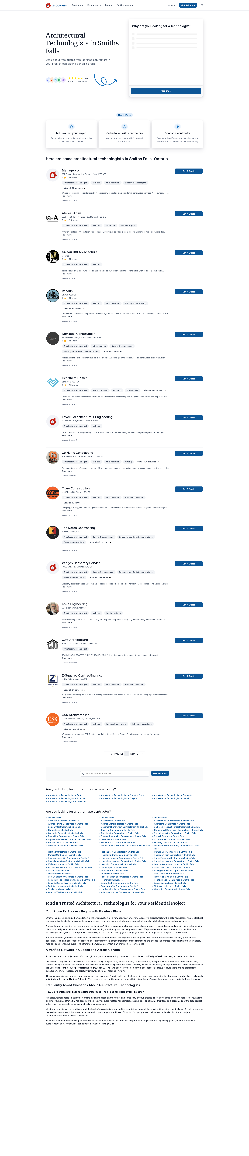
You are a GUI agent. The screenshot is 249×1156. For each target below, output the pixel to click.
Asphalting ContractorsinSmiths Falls (172, 823)
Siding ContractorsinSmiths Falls (170, 883)
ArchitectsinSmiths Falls (113, 820)
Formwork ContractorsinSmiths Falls (65, 845)
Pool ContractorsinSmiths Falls (169, 873)
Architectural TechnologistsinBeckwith (173, 795)
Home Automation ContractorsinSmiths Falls (122, 858)
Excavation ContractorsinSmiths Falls (172, 839)
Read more (67, 196)
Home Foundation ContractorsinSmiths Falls (69, 861)
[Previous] (106, 753)
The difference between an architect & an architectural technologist (110, 944)
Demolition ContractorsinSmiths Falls (66, 836)
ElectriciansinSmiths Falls (113, 839)
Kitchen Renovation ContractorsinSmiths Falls (70, 867)
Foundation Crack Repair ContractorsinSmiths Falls (125, 845)
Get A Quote (188, 171)
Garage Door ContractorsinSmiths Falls (173, 852)
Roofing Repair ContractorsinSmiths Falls (174, 880)
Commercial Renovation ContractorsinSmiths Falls (178, 830)
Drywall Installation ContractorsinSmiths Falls (69, 839)
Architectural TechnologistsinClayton (119, 798)
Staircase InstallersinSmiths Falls (170, 886)
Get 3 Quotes (188, 5)
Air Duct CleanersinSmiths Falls (63, 820)
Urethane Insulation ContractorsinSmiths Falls (123, 889)
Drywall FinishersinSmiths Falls (169, 836)
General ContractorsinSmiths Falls (64, 855)
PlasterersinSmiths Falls (59, 873)
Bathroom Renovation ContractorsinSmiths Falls (177, 827)
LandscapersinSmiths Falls (114, 867)
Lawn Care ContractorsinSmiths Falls (172, 867)
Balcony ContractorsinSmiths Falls (64, 827)
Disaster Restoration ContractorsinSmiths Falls (123, 836)
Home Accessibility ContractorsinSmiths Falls (70, 858)
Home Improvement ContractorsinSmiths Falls (123, 861)
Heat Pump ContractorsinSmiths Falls (119, 855)
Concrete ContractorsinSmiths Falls (65, 833)
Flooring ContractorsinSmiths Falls (171, 842)
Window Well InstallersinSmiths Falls (65, 892)
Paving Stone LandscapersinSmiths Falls (173, 870)
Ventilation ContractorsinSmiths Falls (172, 889)
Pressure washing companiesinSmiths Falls (122, 876)
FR (202, 5)
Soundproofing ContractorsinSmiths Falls (121, 886)
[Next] (142, 753)
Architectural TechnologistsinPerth (65, 795)
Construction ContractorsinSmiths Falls (120, 833)
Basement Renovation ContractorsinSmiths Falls (124, 827)
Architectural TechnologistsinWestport (67, 801)
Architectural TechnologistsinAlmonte (66, 798)
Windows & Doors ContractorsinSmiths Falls (122, 892)
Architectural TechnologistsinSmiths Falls (174, 820)
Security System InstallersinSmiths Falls (67, 883)
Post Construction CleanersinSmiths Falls (68, 876)
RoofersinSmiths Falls (111, 880)
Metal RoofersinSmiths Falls (114, 870)
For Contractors (124, 5)
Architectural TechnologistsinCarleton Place (122, 795)
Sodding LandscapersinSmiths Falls (65, 886)
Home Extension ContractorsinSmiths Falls (174, 858)
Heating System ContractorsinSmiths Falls (174, 855)
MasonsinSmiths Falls (58, 870)
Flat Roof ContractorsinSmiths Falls (118, 842)
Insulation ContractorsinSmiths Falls (118, 864)
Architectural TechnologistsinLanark (171, 798)
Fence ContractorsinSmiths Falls (63, 842)
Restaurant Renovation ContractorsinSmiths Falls (71, 880)
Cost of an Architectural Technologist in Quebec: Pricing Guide (83, 1023)
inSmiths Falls (54, 817)
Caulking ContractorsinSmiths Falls (118, 830)
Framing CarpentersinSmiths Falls (64, 852)
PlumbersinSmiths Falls (112, 873)
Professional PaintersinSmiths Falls (171, 876)
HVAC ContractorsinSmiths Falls (63, 864)
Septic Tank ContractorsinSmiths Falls (119, 883)
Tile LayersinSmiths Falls (60, 889)
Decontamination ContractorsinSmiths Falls (175, 833)
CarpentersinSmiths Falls (60, 830)
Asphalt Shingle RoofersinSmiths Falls (119, 823)
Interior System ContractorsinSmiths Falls (174, 864)
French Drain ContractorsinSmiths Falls (120, 852)
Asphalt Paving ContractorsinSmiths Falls (68, 823)
